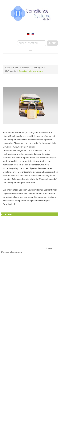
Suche (52, 43)
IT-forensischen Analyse (44, 157)
